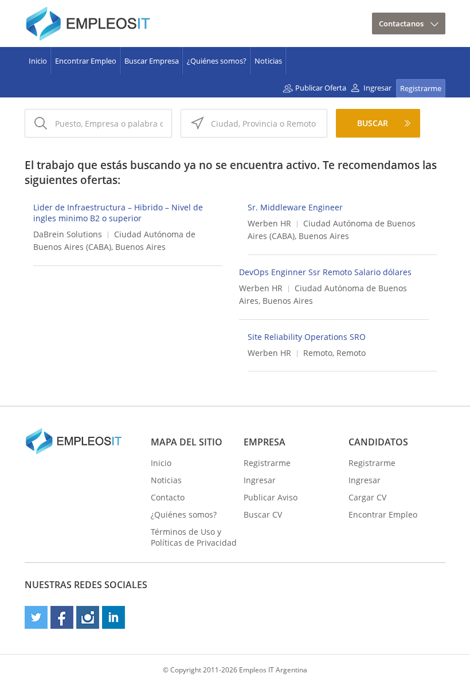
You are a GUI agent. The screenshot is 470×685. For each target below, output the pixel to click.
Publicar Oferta (320, 88)
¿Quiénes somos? (216, 61)
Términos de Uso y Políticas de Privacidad (194, 537)
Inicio (38, 61)
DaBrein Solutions (67, 234)
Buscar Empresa (151, 61)
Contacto (168, 497)
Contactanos (401, 23)
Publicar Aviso (270, 497)
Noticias (268, 61)
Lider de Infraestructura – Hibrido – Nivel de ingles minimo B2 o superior (118, 213)
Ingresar (377, 88)
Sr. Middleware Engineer (295, 207)
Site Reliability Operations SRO (307, 336)
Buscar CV (263, 514)
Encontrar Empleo (85, 61)
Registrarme (420, 88)
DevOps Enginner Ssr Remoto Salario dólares (325, 272)
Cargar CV (367, 497)
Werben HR (269, 223)
